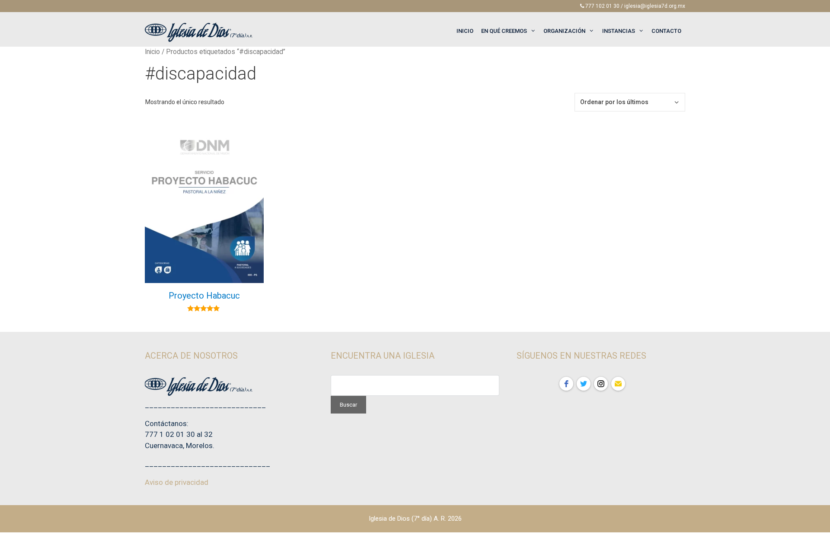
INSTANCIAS (618, 31)
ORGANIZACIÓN (564, 31)
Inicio (152, 52)
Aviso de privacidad (176, 482)
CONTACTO (666, 31)
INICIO (464, 31)
